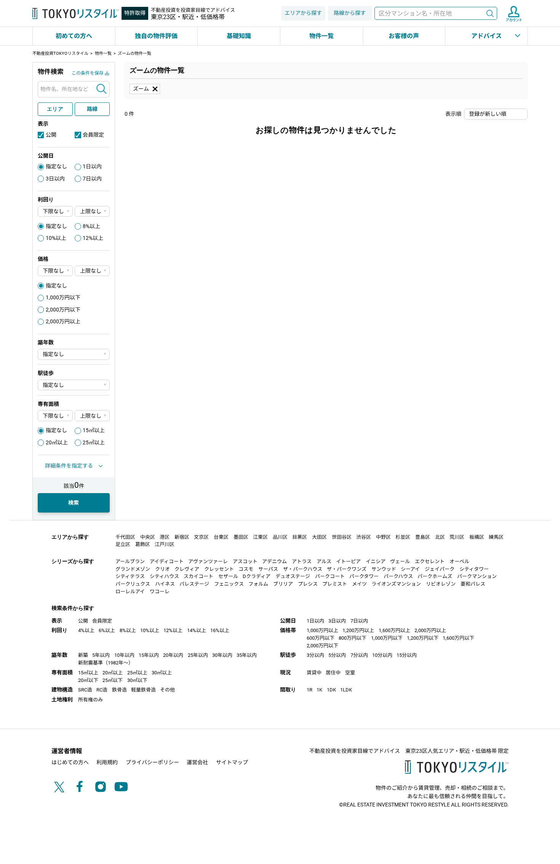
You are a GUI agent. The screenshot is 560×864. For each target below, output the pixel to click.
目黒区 (299, 537)
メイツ (359, 584)
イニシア (376, 561)
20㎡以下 (88, 680)
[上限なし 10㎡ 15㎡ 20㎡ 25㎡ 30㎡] (92, 415)
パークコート (330, 576)
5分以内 (337, 655)
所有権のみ (90, 700)
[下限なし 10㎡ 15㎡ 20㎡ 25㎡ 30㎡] (55, 415)
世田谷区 (342, 537)
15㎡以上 (94, 430)
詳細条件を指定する (69, 466)
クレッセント (219, 569)
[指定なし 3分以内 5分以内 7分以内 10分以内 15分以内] (74, 385)
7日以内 (92, 179)
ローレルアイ (130, 591)
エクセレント (430, 561)
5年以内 (101, 655)
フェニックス (229, 584)
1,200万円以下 (422, 638)
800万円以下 (352, 638)
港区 (165, 537)
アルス (324, 561)
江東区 (260, 537)
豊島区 (422, 537)
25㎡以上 (94, 442)
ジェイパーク (439, 569)
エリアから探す (303, 13)
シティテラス (130, 576)
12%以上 (93, 238)
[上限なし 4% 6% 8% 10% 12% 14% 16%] (92, 211)
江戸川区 (164, 544)
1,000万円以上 (322, 630)
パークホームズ (435, 576)
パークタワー (364, 576)
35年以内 (247, 655)
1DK (331, 690)
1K (319, 690)
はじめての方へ (70, 762)
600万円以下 (320, 638)
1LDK (346, 690)
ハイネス (165, 584)
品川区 (280, 537)
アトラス (302, 561)
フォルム (258, 584)
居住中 (333, 673)
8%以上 (91, 226)
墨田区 (241, 537)
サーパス (268, 569)
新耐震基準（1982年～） (105, 663)
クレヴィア (186, 569)
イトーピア (348, 561)
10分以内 (382, 655)
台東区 (221, 537)
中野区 (383, 537)
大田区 (319, 537)
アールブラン (130, 561)
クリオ (162, 569)
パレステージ (194, 584)
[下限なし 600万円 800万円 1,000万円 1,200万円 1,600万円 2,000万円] (55, 270)
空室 (350, 673)
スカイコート (198, 576)
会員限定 (93, 135)
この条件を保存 (88, 73)
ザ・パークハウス (302, 569)
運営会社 (197, 762)
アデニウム (274, 561)
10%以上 (56, 238)
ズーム (141, 89)
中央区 (147, 537)
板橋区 (476, 537)
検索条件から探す (72, 608)
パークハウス (398, 576)
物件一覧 (321, 36)
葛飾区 (142, 544)
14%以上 (196, 630)
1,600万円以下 (458, 638)
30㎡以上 (162, 673)
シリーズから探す (72, 561)
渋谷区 (363, 537)
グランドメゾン (132, 569)
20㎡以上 (57, 442)
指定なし (56, 166)
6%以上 (107, 630)
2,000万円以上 (63, 321)
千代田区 (125, 537)
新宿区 (181, 537)
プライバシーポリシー (152, 762)
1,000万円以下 (63, 297)
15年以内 (149, 655)
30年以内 (222, 655)
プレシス (308, 584)
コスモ (245, 569)
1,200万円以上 (358, 630)
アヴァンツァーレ (208, 561)
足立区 (122, 544)
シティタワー (474, 569)
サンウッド (383, 569)
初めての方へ (74, 36)
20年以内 (173, 655)
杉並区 (402, 537)
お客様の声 (404, 36)
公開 (51, 135)
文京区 (201, 537)
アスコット (245, 561)
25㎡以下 (112, 680)
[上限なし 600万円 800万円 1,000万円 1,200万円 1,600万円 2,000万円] (92, 270)
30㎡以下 (137, 680)
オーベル (459, 561)
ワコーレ (160, 591)
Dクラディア (256, 576)
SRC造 (85, 690)
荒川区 (457, 537)
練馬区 (496, 537)
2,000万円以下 (63, 310)
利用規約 (107, 762)
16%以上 (219, 630)
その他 (167, 690)
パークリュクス (132, 584)
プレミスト (334, 584)
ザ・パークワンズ (346, 569)
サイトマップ (232, 762)
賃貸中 (314, 673)
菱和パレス (473, 584)
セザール (228, 576)
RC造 (101, 690)
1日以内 (92, 166)
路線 (92, 109)
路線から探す (350, 13)
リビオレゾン (441, 584)
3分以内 (315, 655)
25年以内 (198, 655)
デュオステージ (292, 576)
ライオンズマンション (396, 584)
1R (309, 690)
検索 (490, 13)
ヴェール (400, 561)
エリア (55, 109)
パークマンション (477, 576)
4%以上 (86, 630)
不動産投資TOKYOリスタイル (60, 53)
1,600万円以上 (394, 630)
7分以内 (359, 655)
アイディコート (167, 561)
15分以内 (407, 655)
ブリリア (283, 584)
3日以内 (55, 179)
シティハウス (164, 576)
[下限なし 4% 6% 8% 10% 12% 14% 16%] (55, 211)
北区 (440, 537)
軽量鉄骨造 (143, 690)
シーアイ (410, 569)
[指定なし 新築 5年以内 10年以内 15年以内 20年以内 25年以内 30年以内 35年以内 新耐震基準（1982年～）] (74, 354)
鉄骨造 (119, 690)
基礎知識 (239, 36)
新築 (83, 655)
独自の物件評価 (156, 36)
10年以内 (124, 655)
